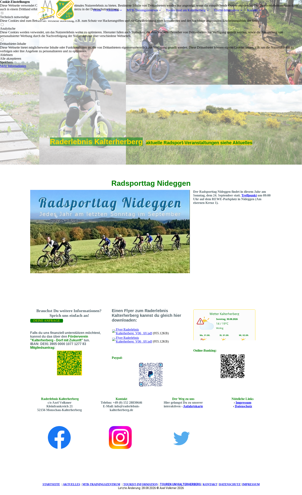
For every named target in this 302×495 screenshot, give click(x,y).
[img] (56, 10)
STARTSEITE (51, 484)
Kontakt (252, 10)
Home (97, 10)
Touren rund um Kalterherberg (185, 10)
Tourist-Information (226, 10)
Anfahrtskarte (193, 406)
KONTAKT (210, 484)
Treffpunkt (249, 195)
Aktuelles (112, 10)
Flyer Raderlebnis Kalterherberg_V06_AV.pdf (134, 331)
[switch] (2, 25)
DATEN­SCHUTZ (229, 484)
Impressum (243, 402)
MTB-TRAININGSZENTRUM (101, 484)
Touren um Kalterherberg (180, 484)
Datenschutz (243, 406)
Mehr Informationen (13, 66)
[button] (151, 55)
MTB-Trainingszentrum (142, 10)
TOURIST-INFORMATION (140, 484)
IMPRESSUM (251, 484)
